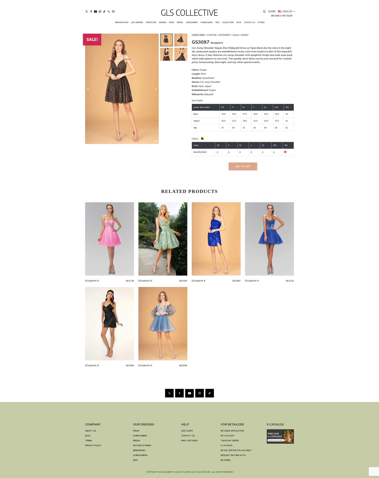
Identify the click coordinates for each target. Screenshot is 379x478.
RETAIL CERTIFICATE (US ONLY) (236, 450)
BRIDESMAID (139, 450)
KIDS (217, 22)
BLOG (238, 22)
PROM (171, 22)
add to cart (243, 166)
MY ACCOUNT (228, 435)
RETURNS (225, 460)
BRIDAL (136, 440)
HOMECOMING (207, 22)
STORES (261, 22)
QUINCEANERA (192, 22)
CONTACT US (249, 22)
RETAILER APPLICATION (232, 430)
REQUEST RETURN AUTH (233, 455)
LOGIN (271, 11)
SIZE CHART (187, 430)
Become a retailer (282, 16)
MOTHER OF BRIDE (142, 445)
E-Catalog (226, 445)
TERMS (88, 440)
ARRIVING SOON (121, 22)
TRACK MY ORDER (230, 440)
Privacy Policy (93, 445)
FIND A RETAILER (189, 440)
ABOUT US (90, 430)
